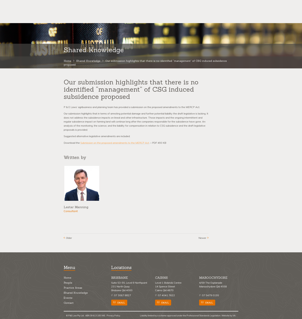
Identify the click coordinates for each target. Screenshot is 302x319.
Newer (202, 237)
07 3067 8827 (122, 295)
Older (69, 237)
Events (68, 297)
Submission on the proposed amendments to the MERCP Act (114, 142)
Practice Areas (73, 287)
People (68, 282)
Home (67, 277)
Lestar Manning (76, 207)
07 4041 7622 (166, 295)
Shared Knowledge (76, 292)
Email (121, 302)
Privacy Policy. (114, 315)
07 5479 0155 (210, 295)
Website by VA (228, 315)
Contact (69, 302)
